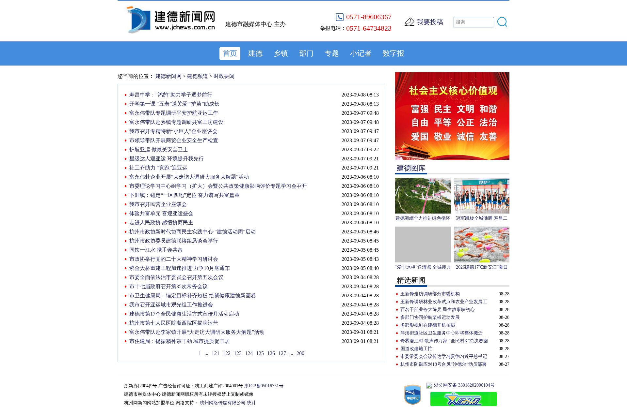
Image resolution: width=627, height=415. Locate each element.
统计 (251, 402)
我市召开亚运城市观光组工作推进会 (171, 304)
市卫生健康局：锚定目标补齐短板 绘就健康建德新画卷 (192, 295)
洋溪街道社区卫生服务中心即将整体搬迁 (441, 333)
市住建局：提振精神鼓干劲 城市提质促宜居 (179, 341)
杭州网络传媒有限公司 (223, 402)
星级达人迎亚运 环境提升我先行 (166, 158)
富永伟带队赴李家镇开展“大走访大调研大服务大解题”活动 (197, 332)
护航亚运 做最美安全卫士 (158, 149)
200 (300, 353)
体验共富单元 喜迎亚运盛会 (161, 213)
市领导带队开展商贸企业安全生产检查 (173, 140)
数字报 (393, 53)
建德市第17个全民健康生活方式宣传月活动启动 (184, 314)
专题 (332, 53)
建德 (255, 53)
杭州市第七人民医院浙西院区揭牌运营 (173, 323)
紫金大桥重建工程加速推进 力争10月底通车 (179, 268)
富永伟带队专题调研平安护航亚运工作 (173, 113)
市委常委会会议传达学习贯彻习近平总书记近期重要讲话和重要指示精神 (443, 357)
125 (260, 353)
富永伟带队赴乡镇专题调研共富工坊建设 (176, 122)
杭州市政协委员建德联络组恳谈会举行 (173, 241)
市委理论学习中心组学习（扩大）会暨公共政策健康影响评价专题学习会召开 (218, 186)
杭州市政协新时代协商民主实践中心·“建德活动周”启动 (192, 231)
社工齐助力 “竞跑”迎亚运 (158, 167)
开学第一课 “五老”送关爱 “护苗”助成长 (174, 104)
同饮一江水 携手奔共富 (156, 250)
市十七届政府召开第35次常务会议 (168, 286)
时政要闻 (224, 76)
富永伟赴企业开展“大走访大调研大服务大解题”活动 (189, 177)
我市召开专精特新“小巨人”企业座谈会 (173, 131)
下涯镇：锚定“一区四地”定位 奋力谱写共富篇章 (184, 195)
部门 (306, 53)
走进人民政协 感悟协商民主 (161, 222)
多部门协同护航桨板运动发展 (430, 317)
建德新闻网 (168, 76)
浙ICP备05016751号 (263, 385)
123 (238, 353)
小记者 (361, 53)
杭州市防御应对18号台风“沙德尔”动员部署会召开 (443, 365)
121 (215, 353)
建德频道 (197, 76)
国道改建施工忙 (416, 348)
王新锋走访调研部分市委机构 (430, 293)
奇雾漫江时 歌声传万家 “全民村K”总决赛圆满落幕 (444, 341)
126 (271, 353)
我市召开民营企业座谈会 (158, 204)
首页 (230, 53)
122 (227, 353)
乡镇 (281, 53)
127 (282, 353)
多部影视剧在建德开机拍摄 (427, 325)
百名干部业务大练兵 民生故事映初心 (437, 309)
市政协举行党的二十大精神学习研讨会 (173, 259)
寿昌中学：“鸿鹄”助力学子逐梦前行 (170, 94)
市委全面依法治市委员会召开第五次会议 (176, 277)
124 (249, 353)
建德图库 (411, 168)
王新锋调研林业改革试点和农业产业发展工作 (443, 302)
